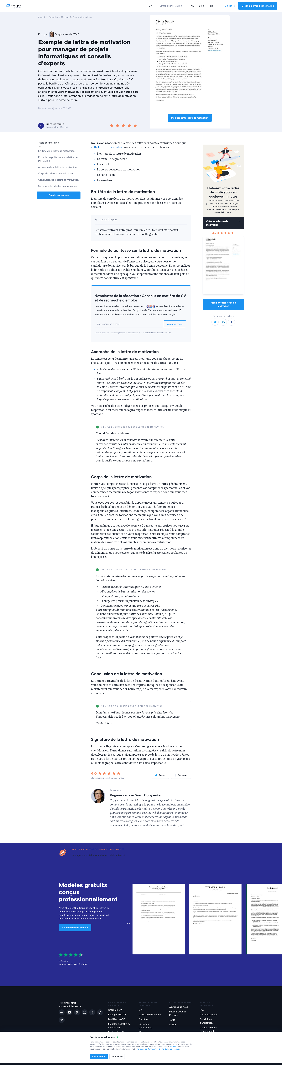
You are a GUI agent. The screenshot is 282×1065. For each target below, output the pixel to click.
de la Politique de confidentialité (158, 333)
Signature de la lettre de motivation (57, 186)
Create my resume (59, 195)
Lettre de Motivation (150, 1014)
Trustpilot (83, 964)
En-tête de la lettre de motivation (56, 151)
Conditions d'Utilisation (206, 1021)
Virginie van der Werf (67, 34)
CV (150, 5)
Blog (201, 5)
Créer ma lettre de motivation (258, 6)
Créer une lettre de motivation (217, 223)
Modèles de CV (116, 1019)
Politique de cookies (170, 1049)
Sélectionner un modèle (75, 927)
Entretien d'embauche (145, 1026)
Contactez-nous (209, 1014)
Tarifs (172, 1019)
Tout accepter (99, 1056)
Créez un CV (115, 1009)
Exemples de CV (117, 1014)
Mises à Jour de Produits (177, 1013)
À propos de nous (178, 1007)
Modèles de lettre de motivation (119, 1026)
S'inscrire (230, 5)
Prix (211, 5)
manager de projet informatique (89, 855)
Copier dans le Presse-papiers (172, 427)
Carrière (143, 1019)
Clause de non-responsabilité (208, 1029)
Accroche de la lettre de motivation (57, 167)
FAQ (192, 5)
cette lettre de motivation (107, 147)
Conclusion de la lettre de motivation (58, 179)
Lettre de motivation (171, 5)
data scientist (117, 855)
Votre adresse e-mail (133, 333)
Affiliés (172, 1024)
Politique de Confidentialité (148, 1049)
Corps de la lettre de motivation (55, 173)
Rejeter (173, 1047)
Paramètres (117, 1056)
